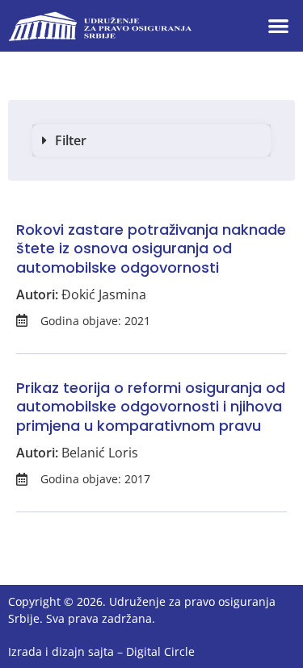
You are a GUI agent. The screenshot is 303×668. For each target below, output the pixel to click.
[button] (279, 26)
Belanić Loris (99, 452)
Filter (70, 140)
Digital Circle (160, 651)
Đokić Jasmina (103, 294)
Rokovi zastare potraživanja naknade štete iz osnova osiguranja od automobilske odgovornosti (151, 248)
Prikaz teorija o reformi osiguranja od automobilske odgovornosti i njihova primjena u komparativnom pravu (150, 407)
